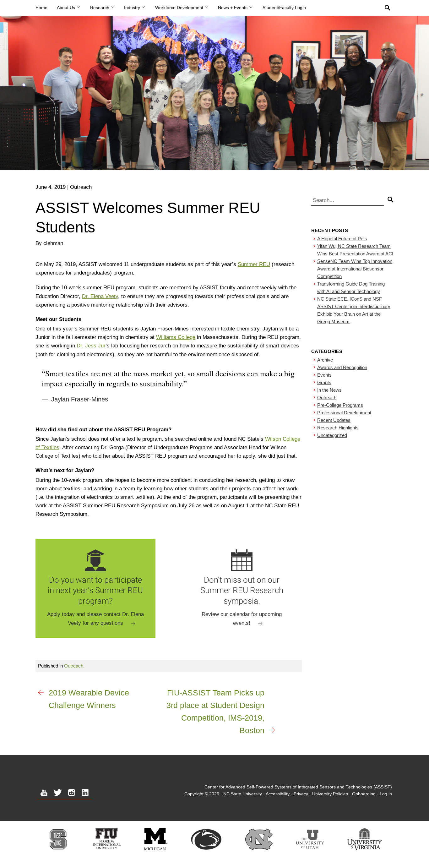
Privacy (301, 794)
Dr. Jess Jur (91, 346)
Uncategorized (332, 435)
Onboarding (364, 794)
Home (41, 7)
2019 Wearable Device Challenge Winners (89, 699)
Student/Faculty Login (284, 7)
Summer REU (254, 264)
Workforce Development (179, 7)
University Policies (330, 794)
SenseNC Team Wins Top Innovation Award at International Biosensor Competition (354, 269)
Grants (324, 382)
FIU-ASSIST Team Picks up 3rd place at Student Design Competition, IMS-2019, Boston (215, 711)
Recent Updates (333, 420)
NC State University (242, 794)
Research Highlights (338, 427)
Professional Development (344, 412)
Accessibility (278, 794)
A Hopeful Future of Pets (342, 238)
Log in (386, 794)
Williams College (175, 337)
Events (324, 375)
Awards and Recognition (342, 367)
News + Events (233, 7)
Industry (132, 7)
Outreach (73, 665)
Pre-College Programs (340, 405)
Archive (325, 359)
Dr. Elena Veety (100, 296)
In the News (329, 390)
